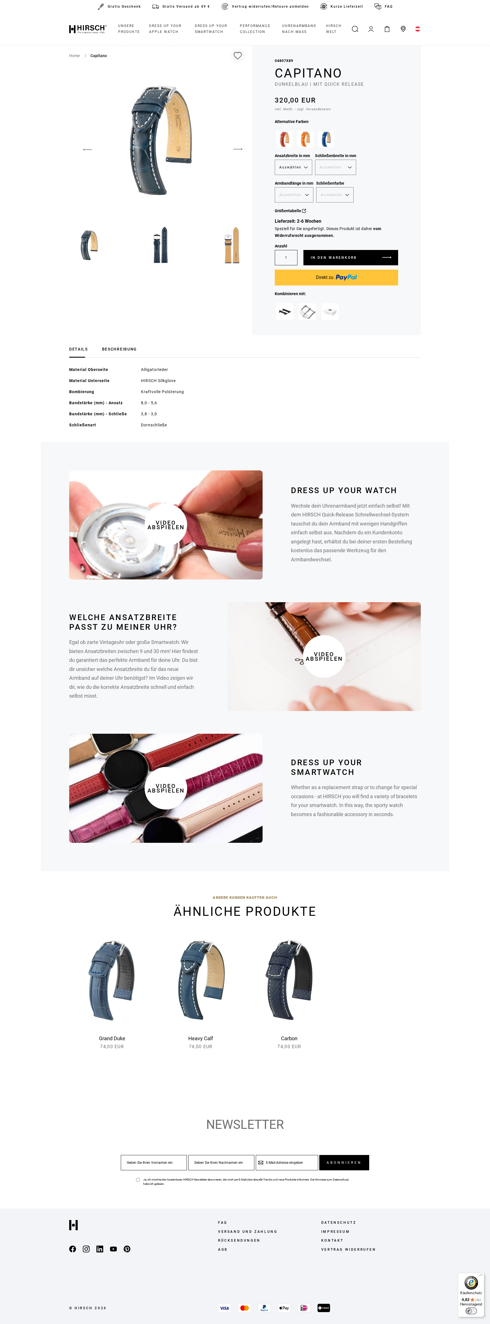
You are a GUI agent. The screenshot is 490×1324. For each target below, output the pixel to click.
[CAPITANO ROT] (284, 139)
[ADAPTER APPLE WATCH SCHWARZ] (285, 312)
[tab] (78, 348)
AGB (223, 1250)
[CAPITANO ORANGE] (305, 139)
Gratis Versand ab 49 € (186, 7)
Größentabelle (288, 210)
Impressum (335, 1232)
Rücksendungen (239, 1240)
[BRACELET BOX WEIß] (330, 312)
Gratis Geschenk (124, 7)
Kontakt (332, 1240)
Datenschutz (341, 1179)
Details (78, 349)
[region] (336, 141)
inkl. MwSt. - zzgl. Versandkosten (303, 109)
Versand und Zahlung (247, 1232)
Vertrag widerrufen (348, 1250)
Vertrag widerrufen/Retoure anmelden (270, 7)
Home (75, 55)
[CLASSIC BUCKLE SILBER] (307, 312)
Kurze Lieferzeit (347, 7)
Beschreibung (119, 349)
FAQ (389, 7)
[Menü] (481, 1276)
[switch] (471, 1311)
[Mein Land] (418, 29)
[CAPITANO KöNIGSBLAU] (326, 139)
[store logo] (88, 29)
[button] (83, 149)
